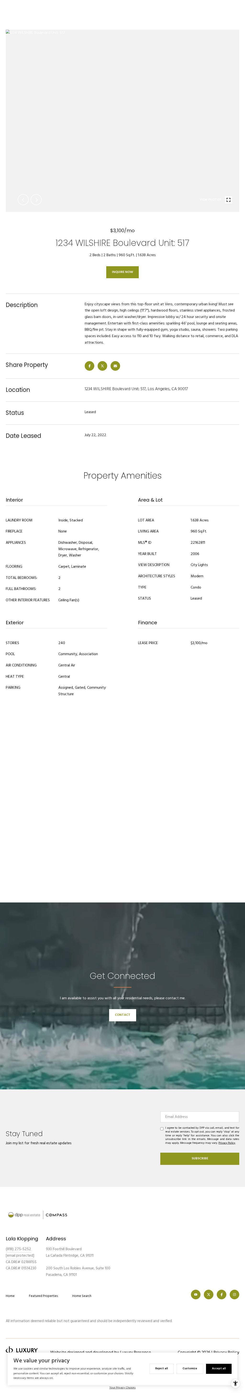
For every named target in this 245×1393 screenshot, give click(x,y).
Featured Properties (43, 1296)
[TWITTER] (208, 1294)
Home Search (81, 1296)
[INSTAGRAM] (234, 1294)
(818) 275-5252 (18, 1249)
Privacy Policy (226, 1143)
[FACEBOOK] (221, 1294)
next (36, 199)
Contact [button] (122, 1015)
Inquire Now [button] (122, 272)
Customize (190, 1368)
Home (10, 1296)
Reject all (161, 1368)
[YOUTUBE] (195, 1294)
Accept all (219, 1368)
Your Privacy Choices (122, 1387)
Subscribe (200, 1158)
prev (23, 199)
